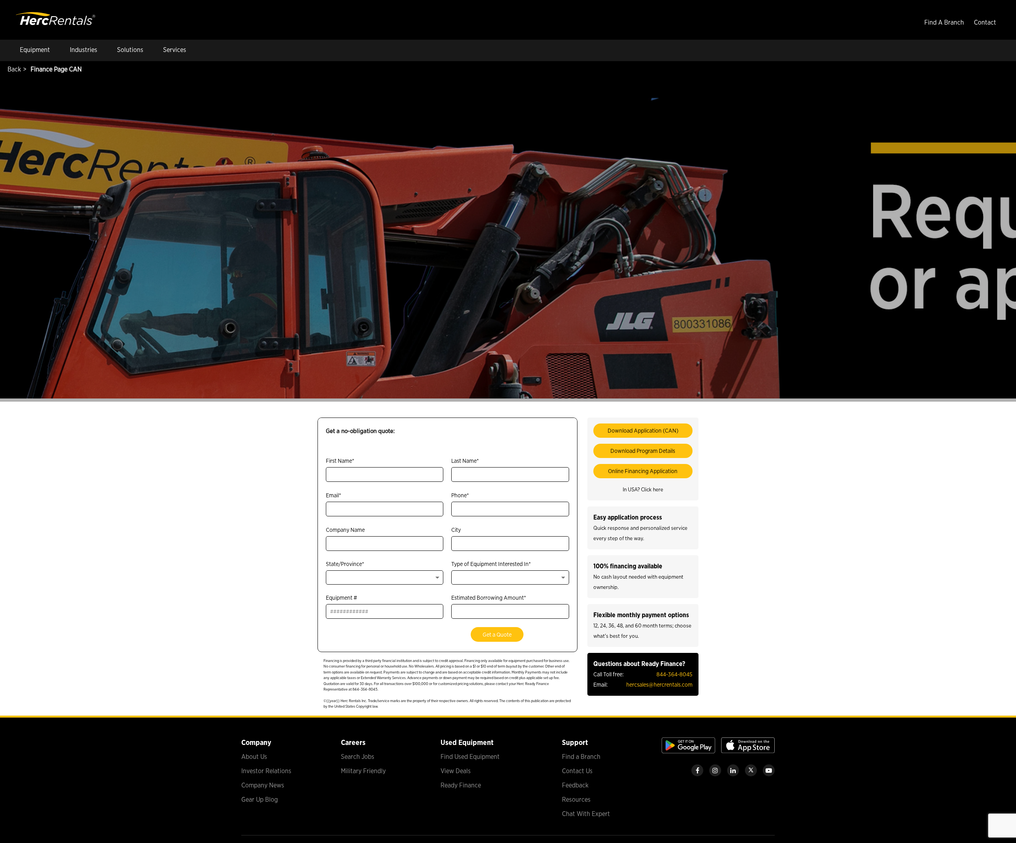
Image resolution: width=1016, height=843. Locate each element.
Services (174, 50)
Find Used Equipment (470, 756)
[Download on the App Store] (748, 751)
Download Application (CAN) (643, 430)
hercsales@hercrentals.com (659, 684)
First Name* (340, 460)
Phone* (460, 495)
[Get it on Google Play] (688, 751)
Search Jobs (357, 756)
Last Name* (465, 460)
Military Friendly (363, 771)
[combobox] (384, 577)
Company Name (345, 529)
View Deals (456, 771)
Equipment (35, 50)
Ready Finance (461, 785)
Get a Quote (497, 634)
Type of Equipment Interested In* (491, 563)
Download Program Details (642, 450)
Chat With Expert (586, 814)
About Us (254, 756)
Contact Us (577, 771)
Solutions (130, 50)
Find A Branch (944, 22)
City (456, 529)
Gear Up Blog (259, 799)
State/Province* (345, 563)
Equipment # (341, 597)
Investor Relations (266, 771)
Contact (985, 22)
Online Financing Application (642, 471)
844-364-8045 (674, 674)
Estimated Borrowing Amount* (488, 597)
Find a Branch (581, 756)
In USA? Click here (643, 489)
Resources (576, 799)
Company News (262, 785)
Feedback (575, 785)
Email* (333, 495)
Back (13, 69)
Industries (83, 50)
